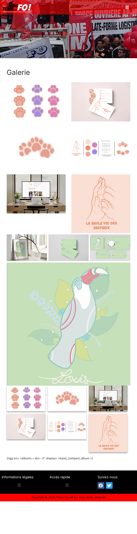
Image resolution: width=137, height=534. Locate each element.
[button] (127, 7)
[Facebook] (101, 485)
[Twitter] (109, 485)
